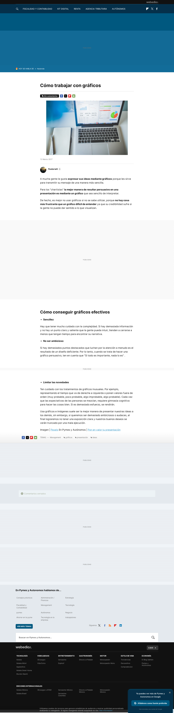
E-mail (73, 96)
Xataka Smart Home (24, 670)
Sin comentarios (50, 96)
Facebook (156, 8)
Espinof (61, 663)
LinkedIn (121, 625)
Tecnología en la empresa (47, 618)
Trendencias (126, 660)
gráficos (68, 437)
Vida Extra (41, 663)
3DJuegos (41, 660)
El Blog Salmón (147, 660)
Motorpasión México (105, 691)
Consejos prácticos (24, 598)
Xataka (19, 660)
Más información (105, 710)
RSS (110, 625)
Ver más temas (24, 626)
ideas (94, 437)
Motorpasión (105, 660)
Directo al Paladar (86, 660)
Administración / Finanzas (47, 599)
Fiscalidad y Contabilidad (37, 9)
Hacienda (40, 69)
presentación (82, 437)
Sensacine (62, 660)
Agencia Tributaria (96, 9)
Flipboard (147, 8)
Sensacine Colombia (62, 694)
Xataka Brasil (21, 693)
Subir (150, 648)
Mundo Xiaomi (22, 674)
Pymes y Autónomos (146, 664)
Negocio (68, 612)
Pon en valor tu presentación (104, 429)
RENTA (77, 9)
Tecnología (69, 605)
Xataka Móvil (21, 663)
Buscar (153, 637)
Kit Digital (63, 9)
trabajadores (70, 617)
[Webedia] (152, 2)
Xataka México (22, 690)
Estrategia (69, 598)
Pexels (54, 429)
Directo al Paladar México (86, 691)
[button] (54, 169)
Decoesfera (125, 663)
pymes (19, 612)
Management (55, 437)
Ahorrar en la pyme (24, 617)
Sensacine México (65, 690)
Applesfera (20, 667)
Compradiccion (127, 667)
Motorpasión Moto (107, 663)
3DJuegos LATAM (44, 690)
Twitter (152, 8)
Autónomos (118, 9)
